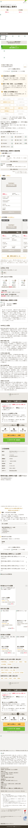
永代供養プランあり (13, 661)
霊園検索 (2, 769)
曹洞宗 (20, 661)
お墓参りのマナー (4, 783)
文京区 (6, 678)
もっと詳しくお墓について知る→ (21, 172)
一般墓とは (8, 175)
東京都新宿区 (14, 122)
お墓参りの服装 (18, 783)
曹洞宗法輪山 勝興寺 (13, 470)
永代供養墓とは (11, 217)
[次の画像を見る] (26, 24)
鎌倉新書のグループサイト (7, 823)
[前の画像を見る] (2, 24)
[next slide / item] (26, 38)
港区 (2, 678)
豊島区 (19, 678)
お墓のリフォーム (14, 780)
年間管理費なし (4, 661)
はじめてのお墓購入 (4, 772)
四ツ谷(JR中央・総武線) (18, 672)
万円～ (5, 194)
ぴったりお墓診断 (14, 769)
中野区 (14, 678)
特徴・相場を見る (14, 161)
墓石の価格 (3, 780)
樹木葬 (9, 777)
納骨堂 (12, 777)
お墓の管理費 (7, 780)
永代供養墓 (3, 664)
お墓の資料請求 (7, 769)
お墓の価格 (11, 772)
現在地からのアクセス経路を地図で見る (13, 508)
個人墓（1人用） (5, 220)
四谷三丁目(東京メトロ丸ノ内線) (8, 670)
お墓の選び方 (15, 772)
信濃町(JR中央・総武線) (6, 672)
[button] (3, 37)
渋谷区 (10, 678)
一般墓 (3, 178)
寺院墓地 (9, 664)
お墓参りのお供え (11, 783)
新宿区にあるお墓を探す (13, 510)
